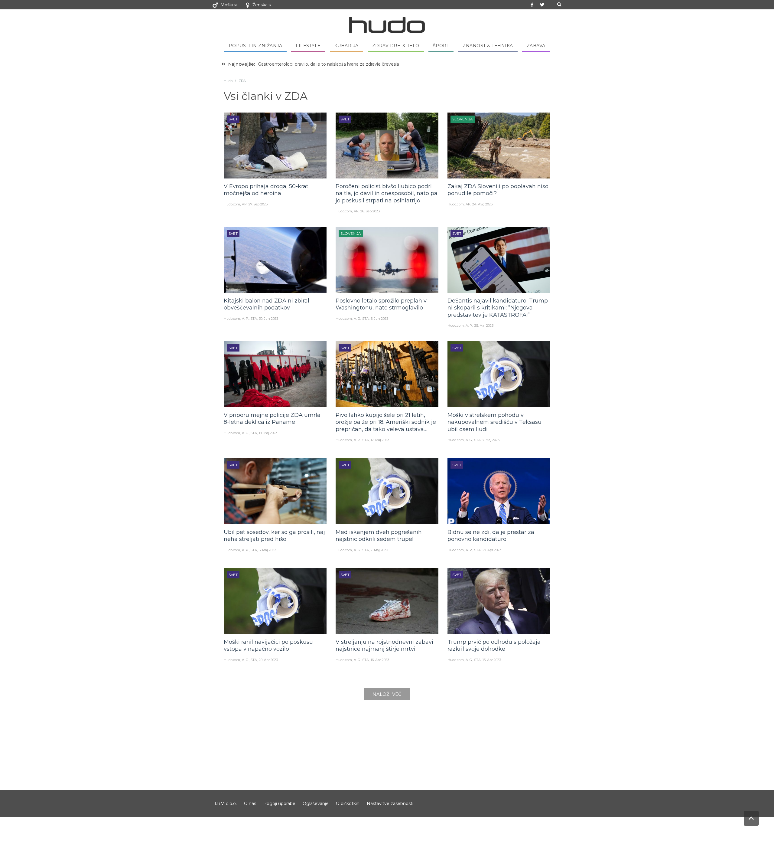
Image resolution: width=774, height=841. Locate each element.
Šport (441, 45)
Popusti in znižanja (255, 45)
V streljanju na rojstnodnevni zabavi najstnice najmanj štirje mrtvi (384, 645)
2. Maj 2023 (379, 550)
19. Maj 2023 (268, 433)
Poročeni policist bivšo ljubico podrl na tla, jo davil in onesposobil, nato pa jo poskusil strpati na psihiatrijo (386, 193)
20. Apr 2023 (268, 660)
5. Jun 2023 (379, 318)
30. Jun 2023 (268, 318)
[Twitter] (542, 5)
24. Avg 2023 (482, 204)
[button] (559, 4)
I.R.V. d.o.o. (226, 803)
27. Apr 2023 (492, 550)
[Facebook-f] (532, 5)
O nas (250, 803)
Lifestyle (308, 45)
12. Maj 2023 (380, 440)
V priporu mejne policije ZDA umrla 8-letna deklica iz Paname (272, 418)
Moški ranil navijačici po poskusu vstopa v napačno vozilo (268, 645)
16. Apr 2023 (380, 660)
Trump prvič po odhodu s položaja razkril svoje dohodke (494, 645)
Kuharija (346, 45)
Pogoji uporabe (279, 803)
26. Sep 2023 (370, 211)
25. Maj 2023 (483, 325)
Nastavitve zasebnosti (390, 803)
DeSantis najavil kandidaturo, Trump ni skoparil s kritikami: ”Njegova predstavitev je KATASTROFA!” (497, 307)
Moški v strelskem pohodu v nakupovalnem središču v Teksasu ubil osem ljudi (494, 422)
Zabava (536, 45)
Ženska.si (262, 5)
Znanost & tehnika (488, 45)
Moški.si (228, 5)
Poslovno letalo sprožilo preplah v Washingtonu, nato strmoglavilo (381, 304)
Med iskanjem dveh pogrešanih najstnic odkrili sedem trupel (379, 535)
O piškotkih (347, 803)
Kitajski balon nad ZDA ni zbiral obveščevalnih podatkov (266, 304)
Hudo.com (232, 204)
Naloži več (387, 694)
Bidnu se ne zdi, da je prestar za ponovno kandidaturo (490, 535)
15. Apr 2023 (492, 660)
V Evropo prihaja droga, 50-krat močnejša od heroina (266, 190)
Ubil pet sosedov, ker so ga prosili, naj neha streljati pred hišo (274, 535)
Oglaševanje (316, 803)
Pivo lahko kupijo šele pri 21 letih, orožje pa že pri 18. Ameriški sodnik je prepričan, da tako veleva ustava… (386, 422)
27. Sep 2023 (258, 204)
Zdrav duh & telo (395, 45)
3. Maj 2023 (267, 550)
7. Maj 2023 (491, 440)
